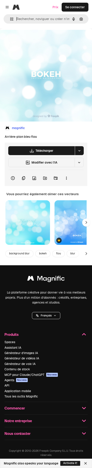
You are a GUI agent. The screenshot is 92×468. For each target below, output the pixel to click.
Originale (29, 38)
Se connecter (75, 7)
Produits (11, 334)
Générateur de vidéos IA (21, 358)
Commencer (14, 408)
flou (58, 253)
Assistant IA (12, 348)
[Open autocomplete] (10, 19)
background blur (19, 253)
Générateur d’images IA (21, 353)
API (6, 385)
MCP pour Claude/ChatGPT (30, 375)
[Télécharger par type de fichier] (79, 150)
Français (46, 315)
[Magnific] (46, 279)
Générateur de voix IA (20, 364)
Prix (55, 7)
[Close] (85, 463)
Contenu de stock (17, 369)
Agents (15, 380)
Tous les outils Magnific (21, 396)
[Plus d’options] (66, 178)
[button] (46, 315)
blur (72, 253)
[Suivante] (86, 222)
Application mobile (17, 391)
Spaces (9, 342)
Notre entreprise (18, 420)
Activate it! (70, 463)
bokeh (43, 253)
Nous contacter (17, 433)
